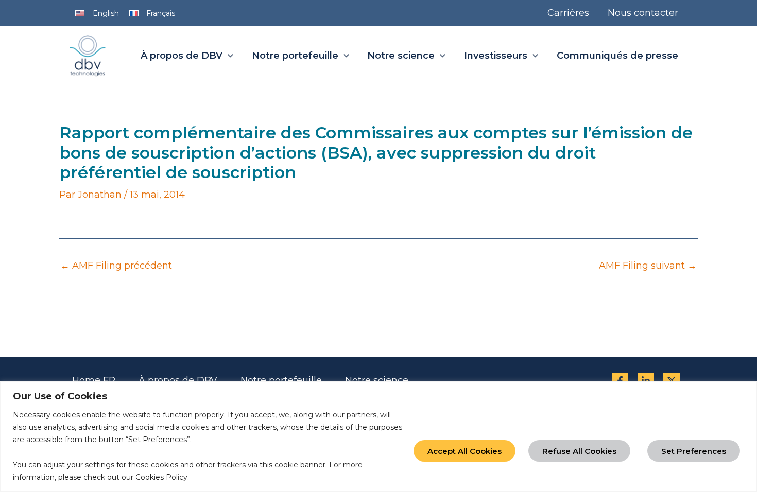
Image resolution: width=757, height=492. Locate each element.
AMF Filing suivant (648, 265)
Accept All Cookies (464, 451)
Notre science (376, 380)
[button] (227, 56)
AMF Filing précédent (116, 265)
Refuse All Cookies (579, 451)
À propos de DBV (178, 380)
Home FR (93, 380)
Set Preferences (693, 451)
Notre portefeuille (281, 380)
